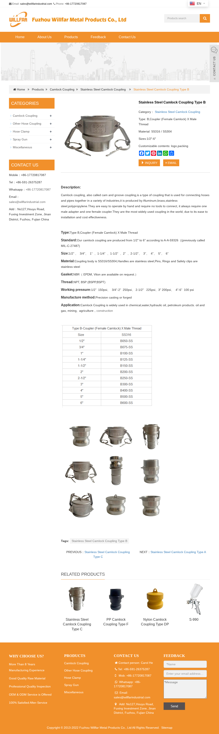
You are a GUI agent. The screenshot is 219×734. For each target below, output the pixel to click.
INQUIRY (150, 163)
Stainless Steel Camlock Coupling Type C (77, 624)
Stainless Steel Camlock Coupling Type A (178, 552)
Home (20, 37)
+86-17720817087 (76, 3)
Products (71, 37)
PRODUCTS (74, 656)
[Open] (214, 64)
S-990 (193, 619)
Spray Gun (20, 139)
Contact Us (127, 37)
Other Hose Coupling (27, 123)
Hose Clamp (21, 131)
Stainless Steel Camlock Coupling (103, 89)
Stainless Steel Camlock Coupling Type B (99, 541)
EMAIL (172, 163)
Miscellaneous (22, 147)
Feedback (98, 37)
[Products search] (205, 18)
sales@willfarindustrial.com (36, 3)
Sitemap (166, 727)
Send (174, 706)
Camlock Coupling (62, 89)
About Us (44, 37)
